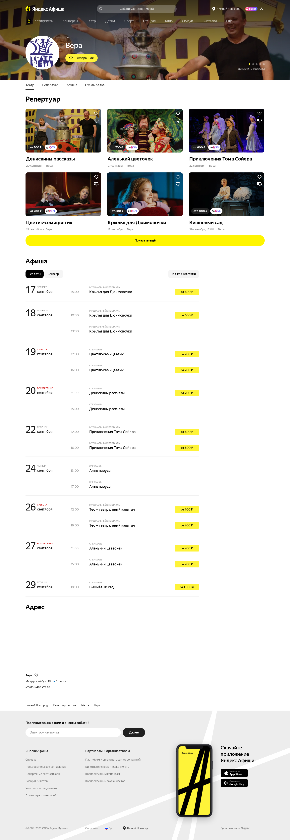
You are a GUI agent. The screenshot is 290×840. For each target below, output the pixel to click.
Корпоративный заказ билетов (105, 781)
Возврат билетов (37, 781)
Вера (49, 165)
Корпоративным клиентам (102, 773)
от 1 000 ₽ (187, 587)
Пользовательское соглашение (46, 766)
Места (85, 705)
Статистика (91, 828)
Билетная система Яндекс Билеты (107, 766)
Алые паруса (99, 470)
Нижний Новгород (37, 705)
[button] (229, 21)
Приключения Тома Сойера (112, 432)
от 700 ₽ (187, 354)
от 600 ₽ (187, 292)
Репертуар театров (64, 705)
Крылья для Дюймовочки (110, 292)
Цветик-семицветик (106, 354)
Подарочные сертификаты (43, 773)
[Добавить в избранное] (96, 113)
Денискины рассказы (107, 393)
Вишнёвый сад (101, 587)
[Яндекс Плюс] (251, 9)
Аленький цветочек (252, 68)
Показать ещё (145, 240)
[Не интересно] (96, 120)
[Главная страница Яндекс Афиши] (28, 8)
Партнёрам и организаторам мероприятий (113, 759)
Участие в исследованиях (42, 788)
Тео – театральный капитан (112, 509)
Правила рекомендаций (41, 795)
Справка (31, 759)
